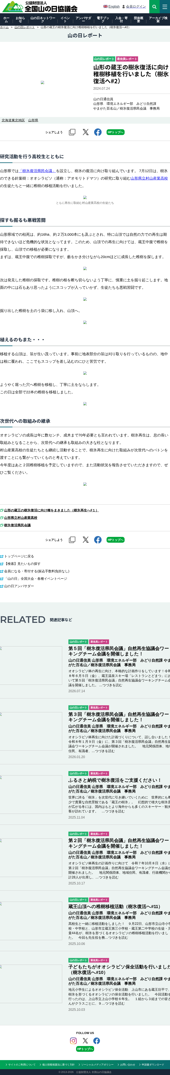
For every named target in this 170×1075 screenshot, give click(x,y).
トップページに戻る (19, 556)
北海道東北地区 (13, 120)
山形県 (33, 120)
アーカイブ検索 (158, 19)
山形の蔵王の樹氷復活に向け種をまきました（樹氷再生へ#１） (51, 510)
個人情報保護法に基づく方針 (58, 1064)
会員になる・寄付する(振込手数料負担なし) (36, 571)
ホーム (6, 19)
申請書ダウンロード (153, 1064)
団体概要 (138, 19)
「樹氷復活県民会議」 (37, 171)
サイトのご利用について (22, 1064)
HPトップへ (115, 132)
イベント (65, 19)
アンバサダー (83, 19)
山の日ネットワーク (42, 19)
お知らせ (20, 19)
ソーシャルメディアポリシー (97, 1064)
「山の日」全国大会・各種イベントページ (35, 578)
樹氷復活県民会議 (17, 525)
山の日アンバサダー (19, 586)
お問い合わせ (127, 1064)
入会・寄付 (121, 19)
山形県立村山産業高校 (149, 178)
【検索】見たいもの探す (22, 563)
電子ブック (103, 19)
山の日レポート (25, 27)
